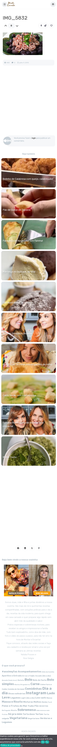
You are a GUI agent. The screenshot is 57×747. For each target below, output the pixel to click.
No (47, 742)
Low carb (40, 697)
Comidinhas (33, 688)
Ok (43, 742)
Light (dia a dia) (28, 698)
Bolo (28, 679)
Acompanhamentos (29, 671)
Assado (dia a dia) (43, 676)
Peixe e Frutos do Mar (14, 705)
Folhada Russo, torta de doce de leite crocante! (23, 424)
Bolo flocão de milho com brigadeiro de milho (27, 364)
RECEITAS (43, 706)
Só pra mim (15, 714)
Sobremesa (26, 710)
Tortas (39, 714)
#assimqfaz (9, 671)
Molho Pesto (10, 457)
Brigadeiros (25, 684)
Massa (49, 698)
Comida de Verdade (16, 689)
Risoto (14, 710)
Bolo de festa (39, 680)
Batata (21, 680)
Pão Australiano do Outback (18, 302)
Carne (35, 684)
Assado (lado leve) (9, 680)
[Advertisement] (28, 103)
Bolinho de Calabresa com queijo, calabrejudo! (28, 178)
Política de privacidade (10, 745)
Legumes (15, 697)
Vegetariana (18, 718)
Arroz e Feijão (28, 676)
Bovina (17, 684)
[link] (51, 25)
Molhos (37, 702)
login (34, 138)
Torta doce (29, 714)
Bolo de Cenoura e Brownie (17, 333)
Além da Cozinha (48, 672)
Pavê (50, 702)
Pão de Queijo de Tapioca (16, 209)
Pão (36, 706)
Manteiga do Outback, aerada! (19, 271)
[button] (4, 4)
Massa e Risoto (12, 701)
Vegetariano (34, 718)
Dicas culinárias (16, 693)
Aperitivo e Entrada (12, 676)
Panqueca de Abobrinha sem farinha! (23, 240)
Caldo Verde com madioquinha (19, 395)
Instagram (36, 693)
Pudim (31, 706)
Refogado (6, 710)
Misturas (28, 702)
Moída (44, 702)
